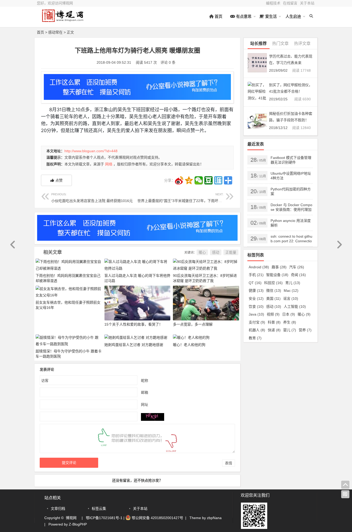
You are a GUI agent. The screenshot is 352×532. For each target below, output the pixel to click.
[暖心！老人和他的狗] (191, 337)
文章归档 (58, 508)
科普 (274, 322)
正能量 (230, 252)
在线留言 (290, 3)
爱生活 (270, 16)
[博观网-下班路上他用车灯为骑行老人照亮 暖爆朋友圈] (65, 20)
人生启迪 (292, 16)
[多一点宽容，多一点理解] (206, 303)
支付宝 (257, 322)
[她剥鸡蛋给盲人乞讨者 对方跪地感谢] (135, 337)
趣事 (279, 267)
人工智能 (295, 306)
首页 (218, 16)
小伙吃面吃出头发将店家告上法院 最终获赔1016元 (92, 198)
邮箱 (144, 392)
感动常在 (55, 32)
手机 (256, 275)
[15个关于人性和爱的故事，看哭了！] (137, 303)
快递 (274, 330)
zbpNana (214, 518)
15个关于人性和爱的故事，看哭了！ (133, 324)
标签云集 (99, 508)
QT (255, 283)
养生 (289, 322)
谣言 (290, 298)
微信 (273, 290)
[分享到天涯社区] (218, 180)
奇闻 (298, 275)
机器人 (257, 330)
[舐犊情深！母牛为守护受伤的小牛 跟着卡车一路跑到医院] (69, 340)
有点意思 (243, 16)
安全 (256, 298)
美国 (273, 298)
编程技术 (273, 3)
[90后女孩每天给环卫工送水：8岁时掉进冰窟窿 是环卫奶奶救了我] (206, 265)
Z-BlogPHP (78, 524)
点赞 (59, 180)
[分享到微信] (199, 180)
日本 (288, 314)
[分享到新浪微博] (179, 180)
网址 (144, 404)
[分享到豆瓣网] (208, 180)
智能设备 (277, 275)
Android (259, 267)
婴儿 (289, 330)
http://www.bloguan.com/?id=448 (91, 151)
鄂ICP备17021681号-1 (104, 518)
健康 (256, 290)
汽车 (296, 267)
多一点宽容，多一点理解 (193, 324)
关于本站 (307, 3)
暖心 (202, 252)
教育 (255, 338)
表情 (228, 463)
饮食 (256, 306)
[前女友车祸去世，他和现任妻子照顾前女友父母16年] (69, 292)
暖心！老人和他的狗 (189, 345)
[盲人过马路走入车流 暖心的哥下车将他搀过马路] (137, 265)
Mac (291, 290)
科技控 (273, 283)
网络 (108, 164)
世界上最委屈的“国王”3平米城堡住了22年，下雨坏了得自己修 (186, 198)
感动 (215, 252)
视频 (273, 314)
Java (256, 314)
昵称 (144, 380)
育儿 (292, 283)
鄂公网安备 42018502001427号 (157, 518)
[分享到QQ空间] (189, 180)
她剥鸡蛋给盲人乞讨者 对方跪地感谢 (133, 345)
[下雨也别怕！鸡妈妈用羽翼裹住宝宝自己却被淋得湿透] (69, 265)
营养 (305, 330)
